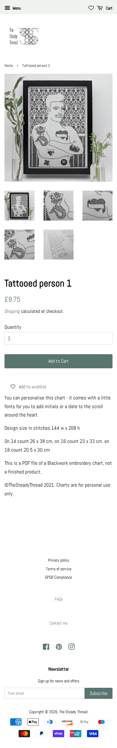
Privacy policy (58, 560)
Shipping (12, 311)
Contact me (59, 623)
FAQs (59, 599)
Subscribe (98, 693)
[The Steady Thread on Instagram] (71, 648)
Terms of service (58, 568)
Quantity (12, 327)
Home (8, 65)
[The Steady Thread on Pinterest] (59, 648)
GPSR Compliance (58, 577)
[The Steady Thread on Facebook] (46, 648)
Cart (108, 8)
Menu (16, 8)
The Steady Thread (73, 711)
